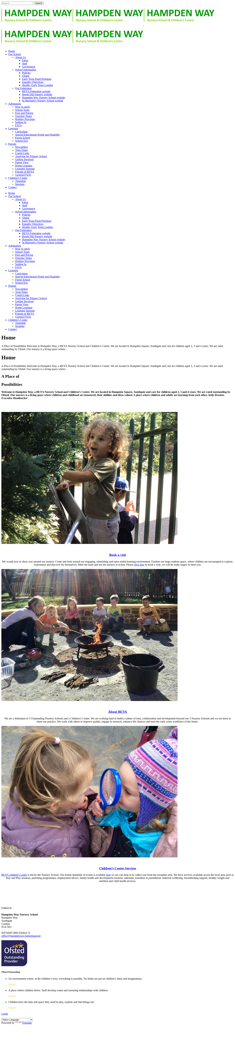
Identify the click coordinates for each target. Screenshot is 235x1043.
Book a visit (117, 555)
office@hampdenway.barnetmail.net (21, 935)
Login (4, 1013)
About (117, 712)
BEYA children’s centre (14, 874)
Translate (27, 1022)
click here (139, 564)
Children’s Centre (117, 868)
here (108, 874)
